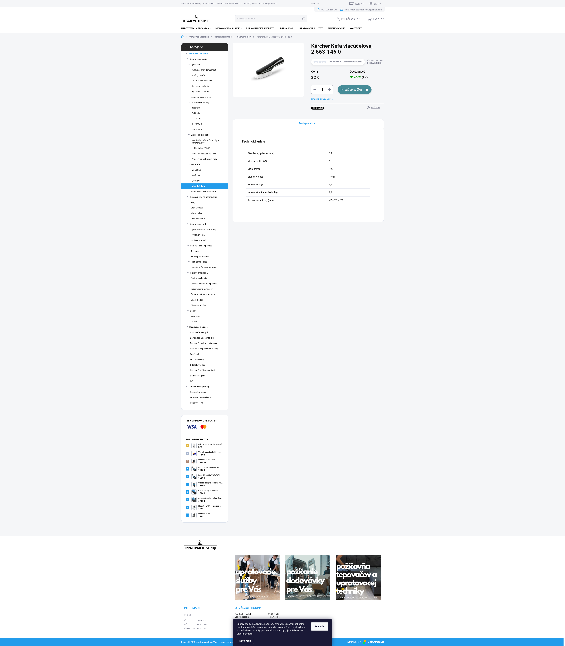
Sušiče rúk (194, 354)
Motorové (196, 181)
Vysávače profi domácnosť (204, 70)
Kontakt (187, 615)
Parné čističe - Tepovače (201, 246)
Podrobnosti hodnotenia (352, 62)
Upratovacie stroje (198, 59)
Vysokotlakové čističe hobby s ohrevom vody (205, 141)
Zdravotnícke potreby (199, 386)
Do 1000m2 (197, 118)
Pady (193, 202)
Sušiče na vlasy (197, 359)
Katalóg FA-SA (250, 3)
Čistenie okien (197, 300)
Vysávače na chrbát (201, 91)
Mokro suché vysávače (202, 80)
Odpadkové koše (197, 365)
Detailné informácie (320, 99)
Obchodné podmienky (191, 3)
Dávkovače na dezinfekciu (202, 338)
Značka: (374, 63)
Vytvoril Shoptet (354, 642)
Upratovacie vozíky (198, 224)
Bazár (193, 311)
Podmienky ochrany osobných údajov (222, 3)
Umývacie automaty (200, 102)
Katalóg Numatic (269, 3)
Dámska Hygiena (198, 376)
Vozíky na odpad (198, 240)
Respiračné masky (198, 392)
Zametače (195, 164)
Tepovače (195, 251)
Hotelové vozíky (198, 235)
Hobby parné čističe (200, 256)
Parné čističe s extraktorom (204, 267)
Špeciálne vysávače (200, 86)
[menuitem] (196, 28)
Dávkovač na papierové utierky (204, 348)
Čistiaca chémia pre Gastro (203, 294)
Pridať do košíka (351, 89)
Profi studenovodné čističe (204, 154)
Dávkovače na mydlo (199, 332)
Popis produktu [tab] (307, 123)
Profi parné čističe (199, 262)
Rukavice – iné (196, 403)
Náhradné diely (198, 186)
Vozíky (194, 321)
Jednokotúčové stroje (201, 97)
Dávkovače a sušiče (198, 327)
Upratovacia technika (199, 53)
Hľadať (303, 19)
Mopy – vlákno (197, 213)
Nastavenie (245, 640)
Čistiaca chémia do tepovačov (204, 284)
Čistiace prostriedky (199, 273)
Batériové (196, 108)
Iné (191, 381)
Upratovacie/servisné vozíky (203, 229)
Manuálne (196, 170)
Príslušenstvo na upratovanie (203, 197)
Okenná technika (198, 218)
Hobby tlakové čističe (201, 148)
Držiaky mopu (197, 208)
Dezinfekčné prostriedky (202, 289)
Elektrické (196, 113)
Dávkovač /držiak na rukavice (203, 370)
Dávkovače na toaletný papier (203, 343)
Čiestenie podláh (198, 305)
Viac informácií (244, 633)
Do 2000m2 (197, 124)
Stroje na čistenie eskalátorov (204, 191)
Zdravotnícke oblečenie (200, 397)
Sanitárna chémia (199, 278)
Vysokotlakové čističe (200, 135)
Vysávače (195, 64)
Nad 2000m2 (197, 129)
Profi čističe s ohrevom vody (204, 159)
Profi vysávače (198, 75)
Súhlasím (320, 626)
